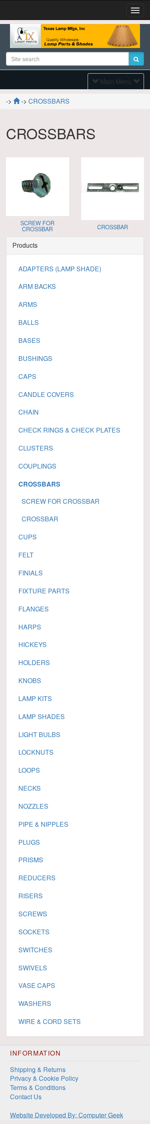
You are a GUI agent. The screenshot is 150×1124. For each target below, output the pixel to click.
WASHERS (34, 1003)
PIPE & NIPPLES (43, 824)
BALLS (28, 322)
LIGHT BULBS (39, 734)
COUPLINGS (37, 466)
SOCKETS (34, 931)
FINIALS (30, 572)
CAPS (27, 376)
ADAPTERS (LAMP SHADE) (59, 268)
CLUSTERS (35, 448)
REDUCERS (37, 877)
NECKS (29, 788)
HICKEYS (32, 644)
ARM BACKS (37, 286)
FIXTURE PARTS (44, 590)
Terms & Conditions (38, 1087)
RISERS (30, 895)
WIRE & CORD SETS (49, 1021)
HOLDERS (34, 662)
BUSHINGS (35, 358)
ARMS (27, 304)
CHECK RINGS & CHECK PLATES (69, 430)
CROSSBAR (112, 227)
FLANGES (33, 608)
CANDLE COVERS (46, 394)
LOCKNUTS (36, 752)
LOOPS (29, 770)
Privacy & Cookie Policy (44, 1078)
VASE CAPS (36, 985)
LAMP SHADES (41, 716)
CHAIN (28, 412)
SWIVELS (32, 967)
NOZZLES (33, 806)
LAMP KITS (35, 698)
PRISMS (30, 859)
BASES (29, 340)
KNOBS (29, 680)
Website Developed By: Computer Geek (66, 1115)
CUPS (27, 536)
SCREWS (32, 913)
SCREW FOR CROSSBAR (37, 226)
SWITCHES (35, 949)
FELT (26, 554)
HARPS (29, 626)
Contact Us (26, 1096)
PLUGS (29, 842)
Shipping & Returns (38, 1069)
